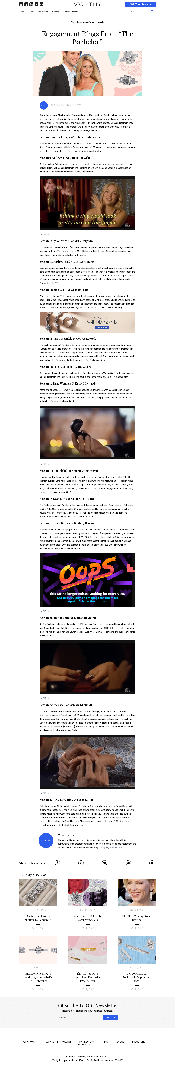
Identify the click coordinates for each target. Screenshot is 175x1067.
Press (105, 1042)
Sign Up (111, 1017)
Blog (73, 22)
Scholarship (83, 1044)
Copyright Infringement (58, 1042)
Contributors (86, 1042)
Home (21, 12)
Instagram (103, 847)
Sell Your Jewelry (140, 4)
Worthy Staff (59, 105)
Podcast (55, 12)
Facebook (118, 847)
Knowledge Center (86, 22)
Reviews (120, 1042)
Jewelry (100, 22)
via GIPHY (44, 234)
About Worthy (30, 1042)
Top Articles (43, 12)
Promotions (138, 1042)
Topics (31, 12)
